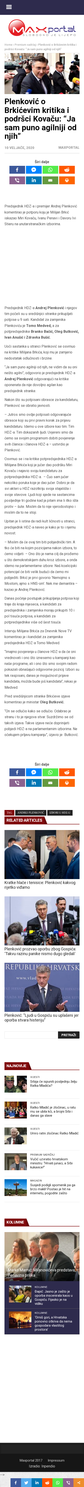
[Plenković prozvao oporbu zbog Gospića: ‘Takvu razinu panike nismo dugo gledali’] (42, 920)
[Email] (50, 180)
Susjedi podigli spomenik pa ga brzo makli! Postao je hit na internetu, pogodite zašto (52, 1189)
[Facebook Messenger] (34, 170)
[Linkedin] (34, 180)
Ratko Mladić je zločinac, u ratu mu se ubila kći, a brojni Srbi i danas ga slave (53, 1111)
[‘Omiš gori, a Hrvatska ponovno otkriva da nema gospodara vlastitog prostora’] (20, 1320)
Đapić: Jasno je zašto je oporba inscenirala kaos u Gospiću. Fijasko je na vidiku (54, 1297)
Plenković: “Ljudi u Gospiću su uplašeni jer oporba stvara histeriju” (41, 1017)
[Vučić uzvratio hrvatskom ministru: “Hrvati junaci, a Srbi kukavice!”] (15, 1161)
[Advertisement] (42, 266)
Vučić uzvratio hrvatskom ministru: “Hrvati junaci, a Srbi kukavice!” (51, 1163)
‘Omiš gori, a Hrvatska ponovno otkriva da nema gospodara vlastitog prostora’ (53, 1323)
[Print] (67, 180)
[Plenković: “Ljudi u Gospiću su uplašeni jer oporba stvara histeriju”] (42, 987)
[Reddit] (67, 170)
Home (8, 44)
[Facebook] (17, 170)
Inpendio (48, 1466)
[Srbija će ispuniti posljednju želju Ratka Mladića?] (15, 1084)
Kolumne (41, 1287)
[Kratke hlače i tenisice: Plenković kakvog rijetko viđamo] (42, 854)
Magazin (36, 1180)
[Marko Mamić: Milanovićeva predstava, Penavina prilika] (42, 1256)
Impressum (56, 1460)
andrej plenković (30, 812)
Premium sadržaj (25, 44)
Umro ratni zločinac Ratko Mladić (54, 1133)
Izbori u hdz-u (60, 812)
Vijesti (35, 1077)
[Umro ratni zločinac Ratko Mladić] (15, 1135)
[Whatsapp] (50, 170)
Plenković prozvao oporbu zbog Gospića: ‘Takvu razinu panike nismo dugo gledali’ (40, 951)
